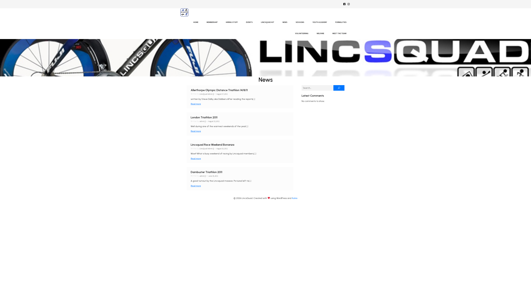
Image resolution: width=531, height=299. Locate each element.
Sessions (300, 22)
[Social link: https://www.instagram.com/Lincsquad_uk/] (349, 4)
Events (249, 22)
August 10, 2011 (222, 148)
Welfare (320, 33)
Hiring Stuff (232, 22)
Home (195, 22)
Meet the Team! (339, 33)
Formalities (341, 22)
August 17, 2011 (222, 94)
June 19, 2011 (213, 176)
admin (202, 121)
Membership (212, 22)
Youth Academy (320, 22)
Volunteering (301, 33)
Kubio (294, 198)
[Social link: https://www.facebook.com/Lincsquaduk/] (344, 4)
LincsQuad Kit (267, 22)
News (285, 22)
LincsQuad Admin (206, 94)
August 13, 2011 (213, 121)
